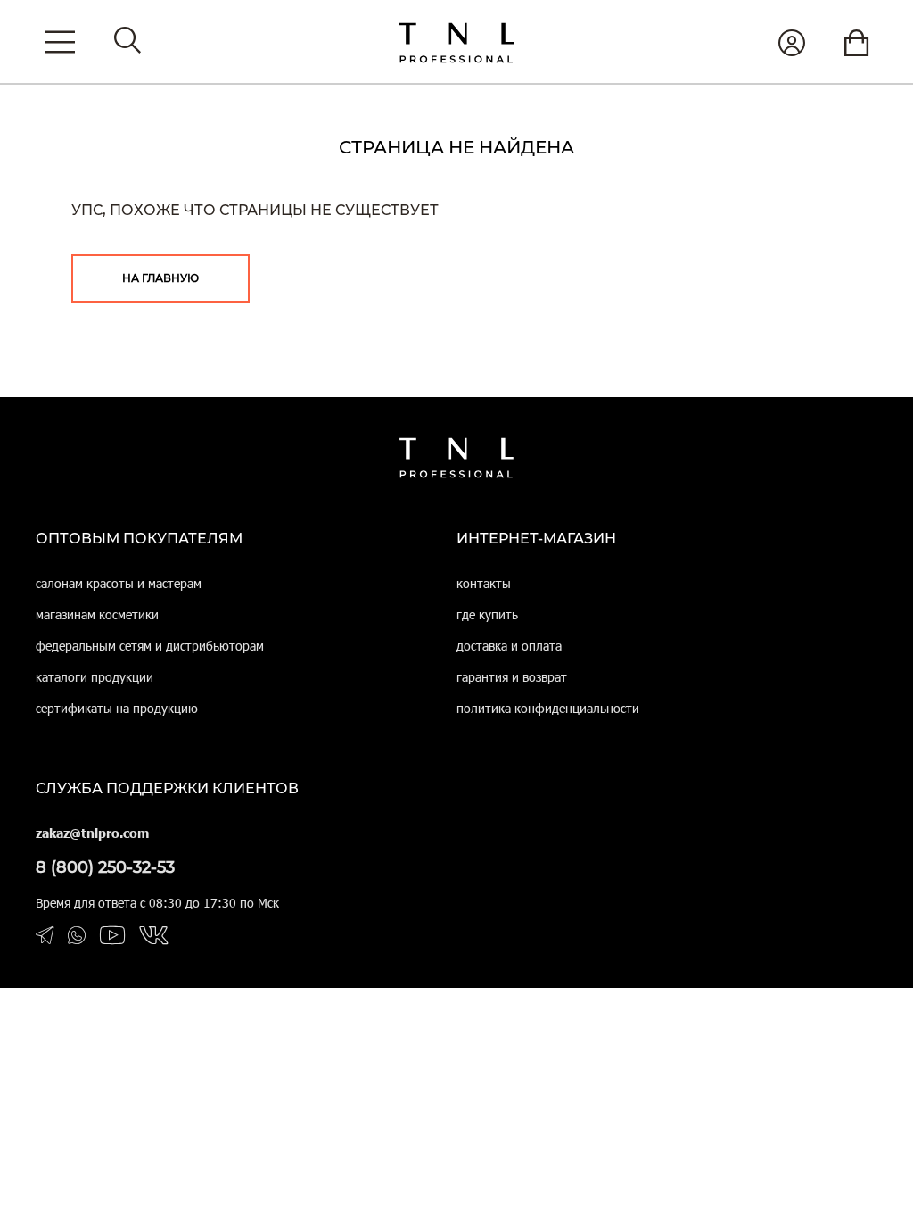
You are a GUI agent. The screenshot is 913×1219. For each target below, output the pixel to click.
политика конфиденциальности (547, 708)
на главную (160, 278)
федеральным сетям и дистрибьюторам (150, 645)
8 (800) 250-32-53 (105, 867)
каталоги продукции (94, 676)
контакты (483, 583)
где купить (487, 614)
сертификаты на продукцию (117, 708)
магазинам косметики (97, 614)
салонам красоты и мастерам (119, 583)
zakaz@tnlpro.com (92, 833)
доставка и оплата (509, 645)
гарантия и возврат (511, 676)
